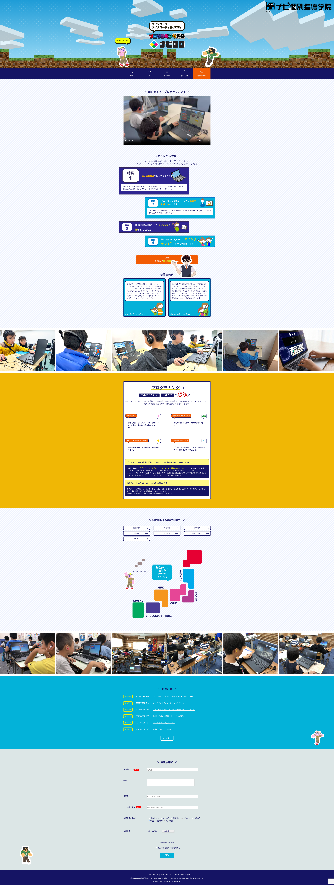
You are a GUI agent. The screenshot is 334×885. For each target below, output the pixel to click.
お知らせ (184, 76)
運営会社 (187, 875)
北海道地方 (141, 528)
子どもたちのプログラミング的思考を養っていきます (174, 710)
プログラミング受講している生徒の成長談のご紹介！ (174, 696)
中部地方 (141, 533)
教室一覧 (167, 76)
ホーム (132, 76)
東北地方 (171, 528)
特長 (149, 76)
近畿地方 (171, 533)
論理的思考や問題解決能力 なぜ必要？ (168, 716)
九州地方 (141, 539)
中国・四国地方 (200, 533)
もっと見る (167, 738)
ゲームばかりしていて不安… (164, 723)
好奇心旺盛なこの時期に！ (163, 729)
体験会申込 (201, 76)
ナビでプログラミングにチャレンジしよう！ (170, 703)
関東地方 (201, 528)
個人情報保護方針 (167, 843)
